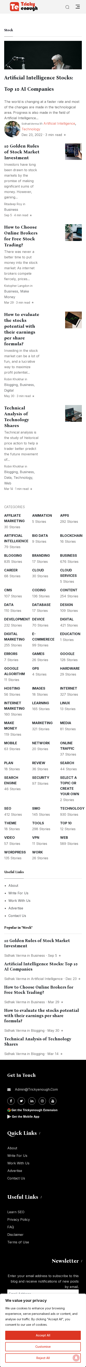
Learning (40, 703)
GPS (35, 668)
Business (11, 209)
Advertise (15, 908)
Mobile (10, 743)
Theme (10, 823)
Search (67, 763)
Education (70, 634)
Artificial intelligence (59, 123)
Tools (38, 823)
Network (41, 743)
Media (65, 723)
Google (67, 654)
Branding (41, 555)
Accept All (43, 1335)
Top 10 (66, 823)
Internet (68, 688)
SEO (7, 808)
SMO (36, 808)
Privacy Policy (18, 1219)
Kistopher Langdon (16, 285)
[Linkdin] (31, 1101)
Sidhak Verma (15, 955)
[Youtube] (52, 1101)
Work (37, 852)
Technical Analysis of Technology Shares (16, 416)
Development (17, 619)
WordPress (15, 852)
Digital (9, 390)
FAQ (10, 1227)
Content (68, 590)
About (13, 885)
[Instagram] (42, 1101)
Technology (31, 129)
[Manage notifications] (76, 1357)
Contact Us (17, 916)
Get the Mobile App (25, 1116)
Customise (43, 1346)
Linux (65, 703)
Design (66, 605)
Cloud (38, 570)
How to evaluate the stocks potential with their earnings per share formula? (41, 1015)
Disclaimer (15, 1234)
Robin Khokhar (14, 379)
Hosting (12, 688)
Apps (64, 515)
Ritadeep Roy (13, 204)
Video (9, 837)
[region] (43, 1330)
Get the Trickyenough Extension (34, 1110)
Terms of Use (18, 1242)
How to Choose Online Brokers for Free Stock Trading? (21, 235)
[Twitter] (21, 1101)
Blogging (11, 385)
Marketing (42, 723)
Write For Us (18, 893)
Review (38, 763)
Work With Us (19, 900)
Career (11, 570)
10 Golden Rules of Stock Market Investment (21, 152)
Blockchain (71, 535)
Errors (11, 654)
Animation (42, 515)
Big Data (40, 535)
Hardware (70, 668)
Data (7, 477)
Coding (39, 590)
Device (38, 619)
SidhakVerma (30, 123)
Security (40, 777)
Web (7, 483)
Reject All (43, 1358)
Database (41, 605)
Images (38, 688)
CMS (8, 590)
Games (38, 654)
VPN (35, 837)
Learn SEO (15, 1212)
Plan (8, 763)
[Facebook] (11, 1101)
